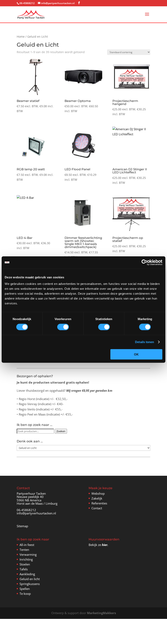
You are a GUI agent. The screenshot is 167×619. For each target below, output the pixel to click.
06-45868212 (26, 510)
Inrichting (26, 559)
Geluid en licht (30, 579)
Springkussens (30, 584)
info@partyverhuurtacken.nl (36, 513)
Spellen (25, 589)
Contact (96, 508)
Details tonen (144, 342)
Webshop (98, 493)
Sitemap (22, 526)
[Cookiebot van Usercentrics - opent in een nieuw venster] (144, 262)
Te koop (25, 594)
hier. (105, 545)
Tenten (24, 550)
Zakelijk (96, 498)
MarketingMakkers (101, 613)
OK (136, 354)
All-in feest (27, 545)
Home (21, 36)
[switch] (63, 327)
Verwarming (28, 554)
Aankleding (27, 574)
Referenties (99, 503)
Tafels (24, 569)
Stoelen (25, 564)
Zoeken (60, 431)
